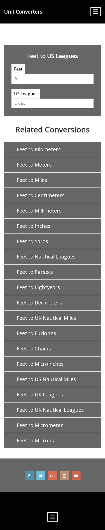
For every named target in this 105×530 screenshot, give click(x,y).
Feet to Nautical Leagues (46, 256)
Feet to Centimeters (40, 195)
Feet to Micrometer (40, 425)
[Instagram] (64, 475)
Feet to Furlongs (36, 333)
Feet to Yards (32, 241)
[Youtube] (76, 475)
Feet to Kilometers (39, 149)
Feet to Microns (35, 440)
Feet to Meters (34, 164)
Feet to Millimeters (39, 210)
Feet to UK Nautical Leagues (50, 409)
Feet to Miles (32, 179)
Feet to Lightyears (38, 287)
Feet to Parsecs (35, 271)
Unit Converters (23, 11)
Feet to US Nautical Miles (46, 379)
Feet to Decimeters (39, 302)
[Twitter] (40, 475)
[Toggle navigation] (95, 11)
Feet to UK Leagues (40, 394)
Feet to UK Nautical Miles (46, 317)
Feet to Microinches (40, 363)
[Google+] (52, 475)
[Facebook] (29, 475)
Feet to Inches (33, 225)
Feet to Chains (34, 348)
